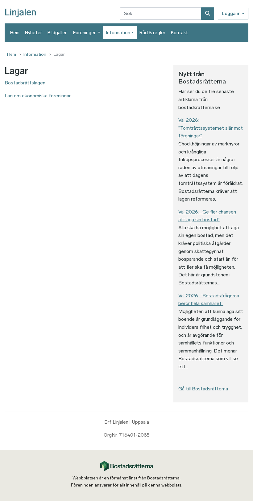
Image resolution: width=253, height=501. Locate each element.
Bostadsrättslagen (25, 83)
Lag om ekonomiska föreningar (38, 96)
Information (118, 32)
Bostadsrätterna (163, 478)
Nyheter (33, 32)
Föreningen (85, 32)
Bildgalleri (58, 32)
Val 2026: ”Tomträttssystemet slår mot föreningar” (210, 128)
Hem (14, 32)
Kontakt (179, 32)
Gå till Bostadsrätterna (203, 389)
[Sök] (207, 13)
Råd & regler (152, 32)
